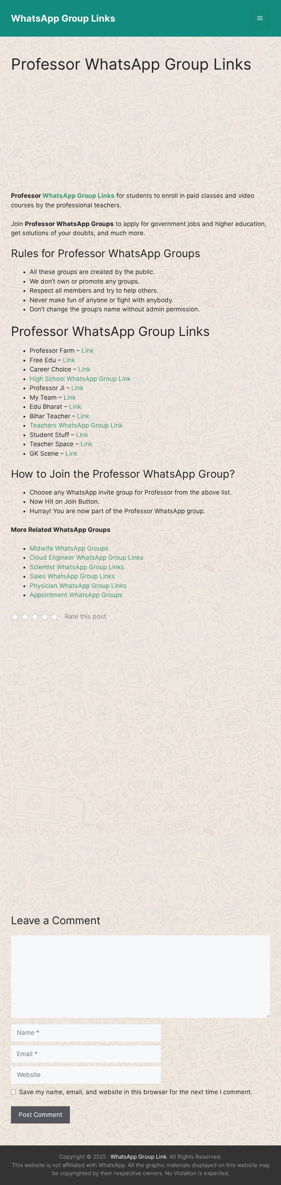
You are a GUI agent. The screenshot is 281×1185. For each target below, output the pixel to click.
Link (88, 350)
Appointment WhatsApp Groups (76, 595)
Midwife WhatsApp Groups (69, 548)
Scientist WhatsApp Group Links (77, 567)
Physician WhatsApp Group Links (78, 585)
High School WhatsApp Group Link (80, 378)
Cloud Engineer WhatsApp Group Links (86, 557)
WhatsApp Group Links (63, 18)
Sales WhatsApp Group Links (72, 576)
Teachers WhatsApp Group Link (76, 425)
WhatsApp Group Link (138, 1156)
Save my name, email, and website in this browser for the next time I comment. (135, 1092)
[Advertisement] (140, 137)
